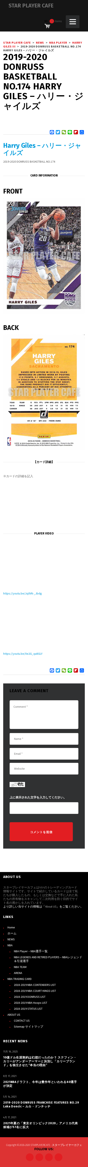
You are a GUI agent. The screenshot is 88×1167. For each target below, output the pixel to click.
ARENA (18, 973)
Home (11, 927)
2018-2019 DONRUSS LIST (29, 997)
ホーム (11, 933)
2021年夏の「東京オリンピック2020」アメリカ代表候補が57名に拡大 (40, 1125)
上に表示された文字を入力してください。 (38, 797)
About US (50, 906)
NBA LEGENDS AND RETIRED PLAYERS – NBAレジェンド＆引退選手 (48, 959)
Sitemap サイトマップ (28, 1026)
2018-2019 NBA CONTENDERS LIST (35, 985)
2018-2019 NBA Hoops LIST (30, 1003)
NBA (10, 945)
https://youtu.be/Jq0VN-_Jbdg (22, 593)
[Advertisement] (44, 505)
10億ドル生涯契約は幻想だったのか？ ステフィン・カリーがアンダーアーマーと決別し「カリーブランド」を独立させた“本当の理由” (40, 1061)
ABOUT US (13, 1015)
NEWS (11, 939)
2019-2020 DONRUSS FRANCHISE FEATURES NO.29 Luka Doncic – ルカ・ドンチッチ (41, 1104)
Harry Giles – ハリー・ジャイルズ (42, 149)
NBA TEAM (20, 967)
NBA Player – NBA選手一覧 (31, 951)
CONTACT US (22, 1020)
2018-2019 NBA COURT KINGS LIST (35, 991)
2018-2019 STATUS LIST (28, 1009)
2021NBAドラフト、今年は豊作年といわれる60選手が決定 (40, 1084)
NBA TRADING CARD (19, 979)
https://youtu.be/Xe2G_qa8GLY (23, 654)
